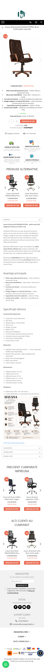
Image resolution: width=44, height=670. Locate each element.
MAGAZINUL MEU (21, 632)
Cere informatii (30, 133)
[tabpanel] (22, 58)
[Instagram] (28, 607)
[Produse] (3, 23)
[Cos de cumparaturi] (36, 22)
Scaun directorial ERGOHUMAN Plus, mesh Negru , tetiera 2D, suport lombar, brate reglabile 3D (13, 194)
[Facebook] (16, 607)
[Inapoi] (1, 27)
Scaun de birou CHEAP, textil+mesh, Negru (12, 498)
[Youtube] (24, 607)
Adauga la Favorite (13, 133)
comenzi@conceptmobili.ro (23, 624)
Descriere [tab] (6, 219)
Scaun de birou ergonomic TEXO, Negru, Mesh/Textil (32, 498)
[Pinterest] (20, 607)
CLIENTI (21, 636)
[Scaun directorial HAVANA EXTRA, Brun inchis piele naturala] (22, 58)
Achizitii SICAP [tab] (8, 452)
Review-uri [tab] (8, 456)
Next (40, 60)
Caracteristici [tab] (7, 448)
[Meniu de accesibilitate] (40, 653)
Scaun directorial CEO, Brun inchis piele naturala (31, 194)
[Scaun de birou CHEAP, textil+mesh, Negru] (12, 486)
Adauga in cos (28, 121)
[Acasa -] (22, 14)
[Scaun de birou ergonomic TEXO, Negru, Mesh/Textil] (32, 486)
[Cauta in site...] (41, 22)
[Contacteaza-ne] (30, 22)
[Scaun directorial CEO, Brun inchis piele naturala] (31, 183)
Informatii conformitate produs (13, 443)
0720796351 (23, 621)
